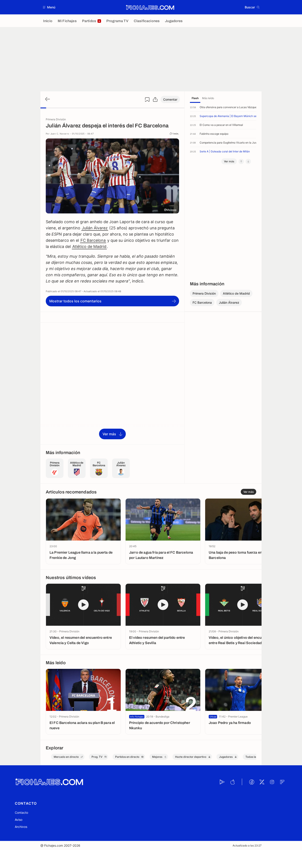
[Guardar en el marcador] (147, 99)
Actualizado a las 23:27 (247, 845)
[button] (49, 7)
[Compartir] (155, 99)
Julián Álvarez (95, 228)
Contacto (21, 812)
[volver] (47, 99)
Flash (195, 98)
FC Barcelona (93, 240)
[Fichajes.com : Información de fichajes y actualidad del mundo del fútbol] (150, 7)
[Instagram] (272, 782)
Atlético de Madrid (89, 246)
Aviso (18, 819)
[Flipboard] (282, 782)
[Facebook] (251, 782)
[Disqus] (112, 383)
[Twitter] (261, 782)
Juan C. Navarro (59, 133)
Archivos (21, 827)
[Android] (222, 782)
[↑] (241, 161)
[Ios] (232, 782)
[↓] (248, 161)
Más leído (208, 98)
